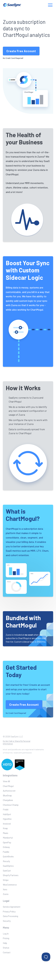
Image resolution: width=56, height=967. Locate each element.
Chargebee (8, 800)
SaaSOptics (8, 866)
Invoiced (7, 823)
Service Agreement (11, 906)
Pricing (6, 938)
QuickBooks (8, 856)
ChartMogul (8, 786)
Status (6, 947)
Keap (5, 828)
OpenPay (7, 842)
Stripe (5, 880)
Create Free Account (21, 51)
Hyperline (7, 819)
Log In (6, 933)
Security (7, 921)
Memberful (8, 837)
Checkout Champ (11, 805)
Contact (6, 952)
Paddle (6, 852)
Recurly (6, 861)
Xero (5, 889)
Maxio (5, 833)
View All (6, 781)
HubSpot (7, 814)
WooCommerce (10, 884)
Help (5, 943)
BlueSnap (7, 795)
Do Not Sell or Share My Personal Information (16, 742)
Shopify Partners (10, 875)
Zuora (5, 894)
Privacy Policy (9, 911)
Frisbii (5, 809)
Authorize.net (9, 790)
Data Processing (10, 916)
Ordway (6, 847)
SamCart (7, 870)
